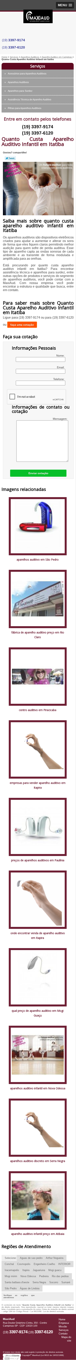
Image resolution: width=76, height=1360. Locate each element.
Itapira (25, 1270)
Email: (61, 367)
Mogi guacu (54, 1270)
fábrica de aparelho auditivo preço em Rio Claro (37, 635)
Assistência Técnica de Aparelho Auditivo (29, 99)
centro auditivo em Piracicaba (37, 710)
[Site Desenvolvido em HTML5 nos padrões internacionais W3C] (11, 1358)
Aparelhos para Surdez (20, 91)
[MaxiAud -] (38, 17)
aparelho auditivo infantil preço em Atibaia (37, 1234)
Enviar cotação (38, 473)
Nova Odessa (28, 1276)
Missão (63, 1326)
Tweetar (10, 158)
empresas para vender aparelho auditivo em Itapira (37, 785)
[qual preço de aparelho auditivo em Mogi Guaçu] (38, 977)
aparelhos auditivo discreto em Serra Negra (37, 1161)
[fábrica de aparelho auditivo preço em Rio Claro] (38, 598)
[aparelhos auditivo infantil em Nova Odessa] (38, 1054)
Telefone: (59, 379)
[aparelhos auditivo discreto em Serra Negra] (38, 1127)
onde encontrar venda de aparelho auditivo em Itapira (38, 935)
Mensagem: (60, 418)
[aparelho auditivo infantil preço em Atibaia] (38, 1200)
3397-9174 (16, 40)
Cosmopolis (23, 1264)
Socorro (53, 1282)
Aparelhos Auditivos (18, 82)
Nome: (60, 355)
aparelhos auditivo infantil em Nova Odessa (37, 1088)
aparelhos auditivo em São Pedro (38, 559)
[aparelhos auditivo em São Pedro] (38, 526)
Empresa (64, 1323)
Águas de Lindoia (29, 1288)
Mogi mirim (11, 1276)
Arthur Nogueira (54, 1257)
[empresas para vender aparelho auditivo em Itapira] (38, 749)
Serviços (37, 66)
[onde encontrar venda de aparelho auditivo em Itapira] (38, 899)
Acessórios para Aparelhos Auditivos (27, 73)
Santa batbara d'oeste (17, 1282)
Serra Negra (39, 1282)
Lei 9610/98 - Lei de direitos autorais (47, 1311)
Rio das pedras (60, 1276)
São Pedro (11, 1288)
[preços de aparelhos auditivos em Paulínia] (38, 826)
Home (62, 1319)
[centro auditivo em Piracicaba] (38, 676)
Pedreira (44, 1276)
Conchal (9, 1264)
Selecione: (11, 1257)
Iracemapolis (12, 1270)
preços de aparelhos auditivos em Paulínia (37, 860)
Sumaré (65, 1282)
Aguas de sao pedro (31, 1257)
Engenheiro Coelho (44, 1264)
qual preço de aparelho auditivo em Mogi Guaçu (38, 1013)
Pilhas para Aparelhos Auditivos (24, 108)
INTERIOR (64, 1264)
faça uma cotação (22, 324)
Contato (63, 1333)
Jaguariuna (39, 1270)
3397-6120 (16, 47)
